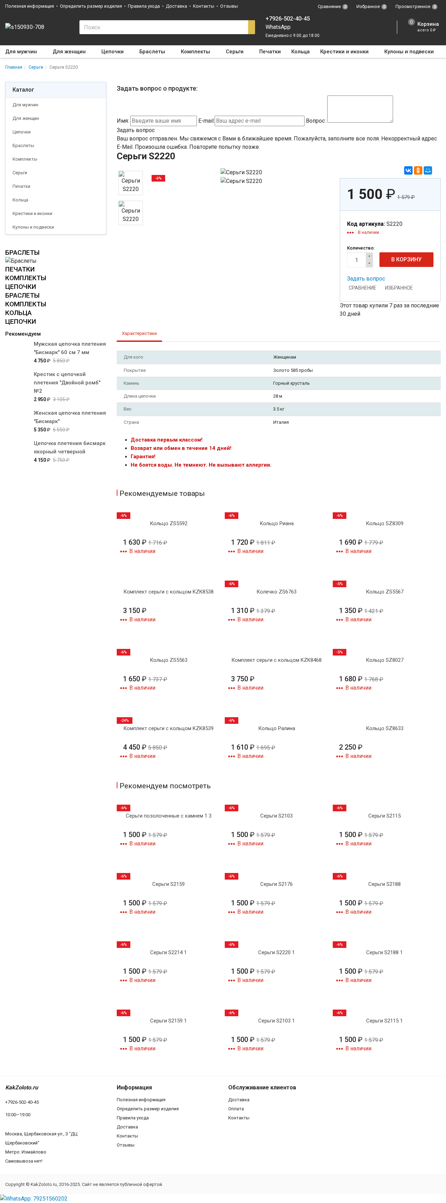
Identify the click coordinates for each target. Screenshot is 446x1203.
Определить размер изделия (91, 6)
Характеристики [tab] (139, 333)
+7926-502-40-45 (288, 18)
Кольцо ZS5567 (384, 592)
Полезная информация (29, 6)
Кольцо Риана (277, 523)
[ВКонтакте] (408, 170)
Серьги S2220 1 (276, 952)
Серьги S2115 (384, 816)
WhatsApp (278, 27)
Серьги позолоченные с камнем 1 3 (169, 816)
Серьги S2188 (384, 884)
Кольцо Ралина (276, 728)
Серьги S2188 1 (384, 952)
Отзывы (229, 6)
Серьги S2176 (276, 884)
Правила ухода (144, 6)
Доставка (176, 6)
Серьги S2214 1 (168, 952)
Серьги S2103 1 (276, 1021)
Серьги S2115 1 (384, 1021)
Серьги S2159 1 (168, 1021)
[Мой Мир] (428, 170)
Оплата (236, 1108)
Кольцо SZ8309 (384, 523)
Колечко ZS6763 (276, 592)
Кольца (300, 51)
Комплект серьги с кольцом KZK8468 (276, 660)
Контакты (203, 6)
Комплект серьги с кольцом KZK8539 (168, 728)
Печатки (270, 51)
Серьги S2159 (168, 884)
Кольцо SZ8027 (384, 660)
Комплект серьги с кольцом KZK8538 (168, 592)
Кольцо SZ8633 (384, 728)
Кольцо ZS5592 (168, 523)
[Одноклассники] (418, 170)
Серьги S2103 (276, 816)
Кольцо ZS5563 (168, 660)
